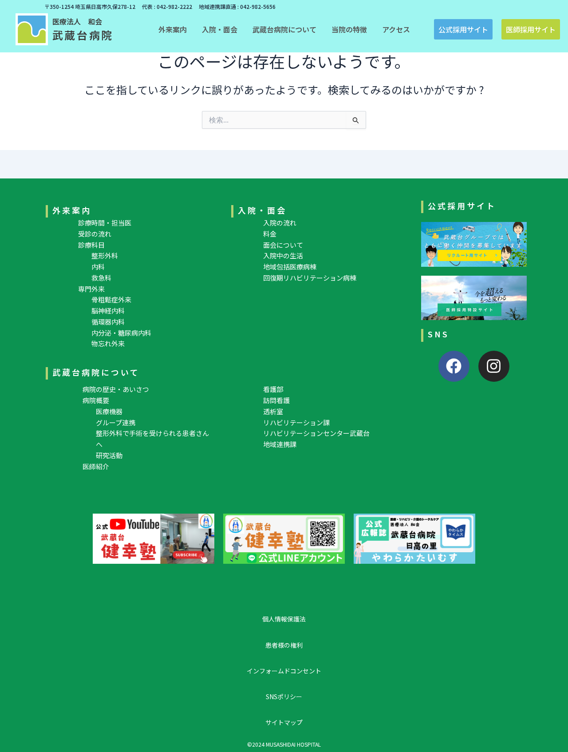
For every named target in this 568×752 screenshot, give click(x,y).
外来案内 (71, 210)
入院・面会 (262, 210)
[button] (172, 29)
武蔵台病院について (96, 372)
